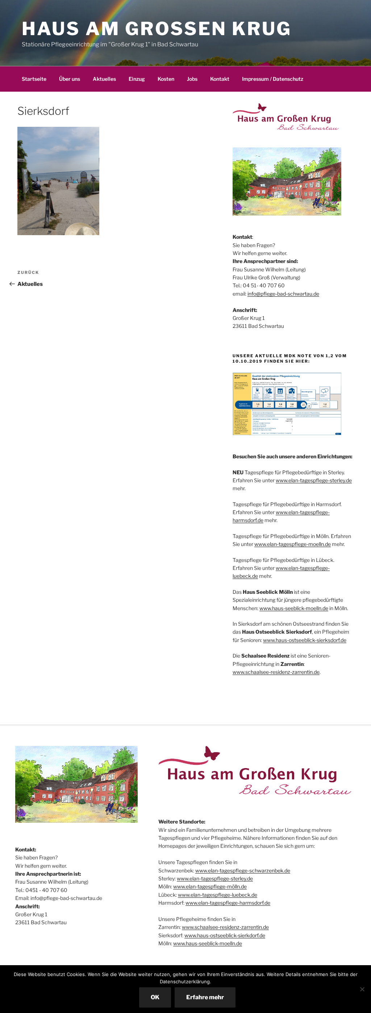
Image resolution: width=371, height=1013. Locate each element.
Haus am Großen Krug (157, 28)
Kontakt (219, 79)
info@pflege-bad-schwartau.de (283, 294)
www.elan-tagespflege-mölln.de (210, 886)
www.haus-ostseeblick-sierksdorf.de (304, 640)
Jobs (192, 79)
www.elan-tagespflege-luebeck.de (217, 895)
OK (155, 997)
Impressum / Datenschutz (272, 79)
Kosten (166, 79)
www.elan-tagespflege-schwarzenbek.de (242, 870)
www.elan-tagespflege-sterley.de (314, 480)
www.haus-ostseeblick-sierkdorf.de (224, 935)
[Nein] (362, 989)
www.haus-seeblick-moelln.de (293, 608)
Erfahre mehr (205, 997)
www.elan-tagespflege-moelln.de (292, 544)
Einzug (137, 79)
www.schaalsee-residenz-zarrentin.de (276, 672)
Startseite (34, 79)
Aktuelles (104, 79)
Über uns (69, 79)
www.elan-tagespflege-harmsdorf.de (228, 903)
